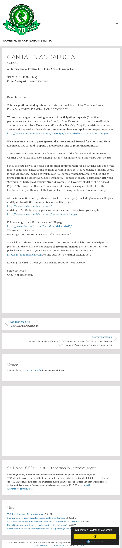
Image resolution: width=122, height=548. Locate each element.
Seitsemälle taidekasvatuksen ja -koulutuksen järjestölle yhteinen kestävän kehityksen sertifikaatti (56, 528)
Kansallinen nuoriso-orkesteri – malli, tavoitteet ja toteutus (36, 525)
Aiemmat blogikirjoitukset (20, 488)
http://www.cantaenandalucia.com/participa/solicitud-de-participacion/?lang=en (58, 133)
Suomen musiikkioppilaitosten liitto (27, 40)
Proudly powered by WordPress (50, 545)
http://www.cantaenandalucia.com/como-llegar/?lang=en (43, 214)
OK (95, 536)
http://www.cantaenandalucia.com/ (29, 206)
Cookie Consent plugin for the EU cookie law (95, 542)
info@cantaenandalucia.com (24, 254)
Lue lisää (86, 485)
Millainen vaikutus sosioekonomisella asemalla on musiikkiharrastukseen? (43, 521)
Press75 (83, 545)
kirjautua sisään (32, 370)
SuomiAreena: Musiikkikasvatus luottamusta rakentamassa (36, 517)
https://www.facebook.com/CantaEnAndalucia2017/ (39, 226)
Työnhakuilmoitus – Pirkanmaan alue (25, 514)
